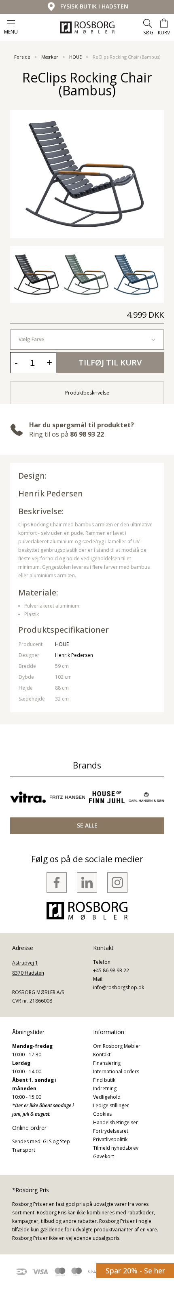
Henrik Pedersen (50, 493)
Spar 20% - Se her (135, 1270)
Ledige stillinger (111, 1105)
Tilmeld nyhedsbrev (115, 1147)
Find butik (104, 1080)
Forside (22, 57)
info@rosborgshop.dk (118, 987)
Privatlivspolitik (110, 1139)
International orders (116, 1071)
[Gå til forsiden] (87, 27)
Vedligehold (107, 1097)
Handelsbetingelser (115, 1122)
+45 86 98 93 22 (111, 970)
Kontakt (101, 1054)
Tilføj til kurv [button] (110, 362)
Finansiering (107, 1063)
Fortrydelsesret (110, 1130)
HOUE (75, 57)
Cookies (102, 1113)
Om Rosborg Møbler (116, 1046)
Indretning (105, 1088)
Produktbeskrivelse (87, 392)
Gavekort (103, 1156)
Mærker (49, 57)
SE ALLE (87, 825)
